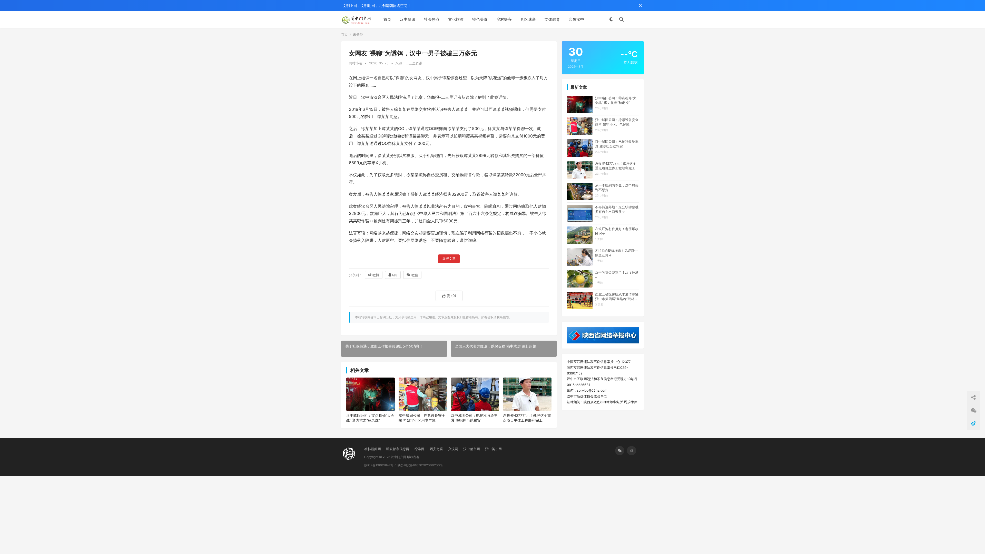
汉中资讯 (407, 19)
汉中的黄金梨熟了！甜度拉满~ (616, 274)
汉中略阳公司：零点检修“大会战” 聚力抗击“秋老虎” (370, 418)
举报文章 (449, 259)
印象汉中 (576, 19)
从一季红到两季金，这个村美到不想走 (616, 187)
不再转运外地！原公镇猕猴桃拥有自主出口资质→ (616, 209)
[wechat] (619, 450)
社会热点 (431, 19)
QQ (394, 275)
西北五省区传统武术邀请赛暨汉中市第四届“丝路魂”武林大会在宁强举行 (616, 296)
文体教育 (552, 19)
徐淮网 (420, 449)
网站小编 (355, 63)
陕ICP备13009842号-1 (380, 465)
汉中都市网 (471, 449)
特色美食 (480, 19)
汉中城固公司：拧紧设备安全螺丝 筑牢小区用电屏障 (422, 418)
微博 (375, 275)
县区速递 (528, 19)
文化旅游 (456, 19)
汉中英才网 (493, 449)
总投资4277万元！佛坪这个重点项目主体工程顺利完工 (527, 418)
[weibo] (631, 450)
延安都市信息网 (397, 449)
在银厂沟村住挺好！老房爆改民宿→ (616, 231)
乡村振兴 (504, 19)
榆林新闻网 (372, 449)
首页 (387, 19)
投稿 (636, 19)
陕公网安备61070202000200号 (420, 465)
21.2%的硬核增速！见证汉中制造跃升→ (616, 253)
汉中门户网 (398, 457)
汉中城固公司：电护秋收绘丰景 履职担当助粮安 (474, 418)
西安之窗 (436, 449)
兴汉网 (453, 449)
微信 (414, 275)
